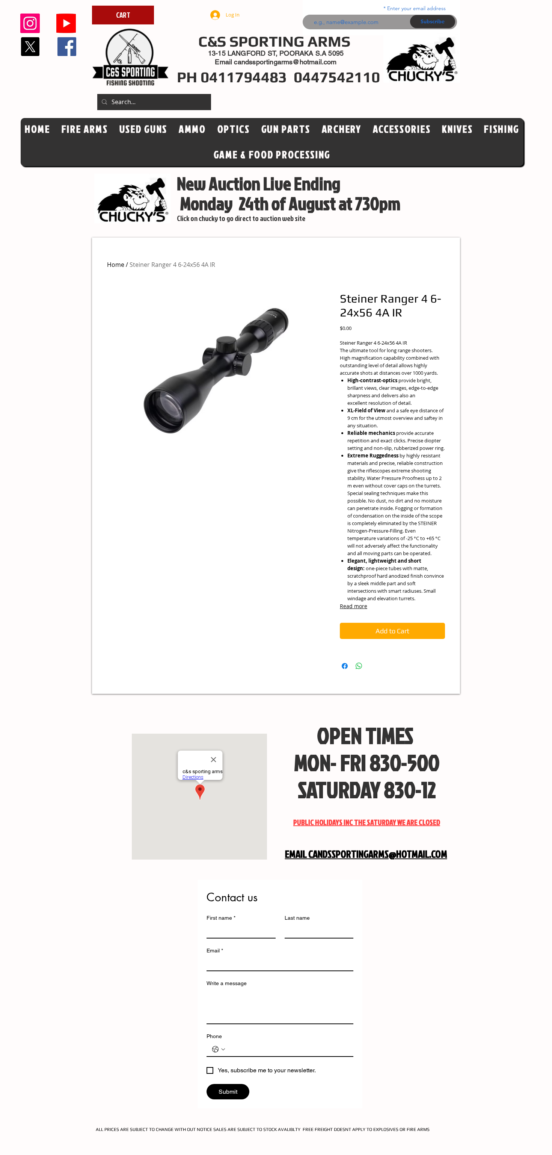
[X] (30, 46)
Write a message (227, 983)
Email (215, 951)
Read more (353, 606)
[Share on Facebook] (344, 666)
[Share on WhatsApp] (358, 666)
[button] (233, 129)
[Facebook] (66, 46)
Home (115, 264)
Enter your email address (416, 8)
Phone (214, 1036)
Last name (297, 918)
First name (221, 918)
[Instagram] (30, 23)
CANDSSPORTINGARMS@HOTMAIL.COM (377, 854)
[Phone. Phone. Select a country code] (218, 1049)
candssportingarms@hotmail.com (285, 62)
